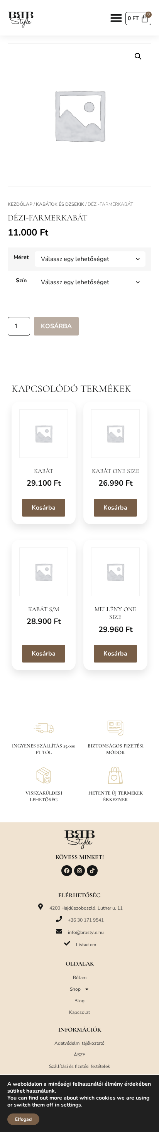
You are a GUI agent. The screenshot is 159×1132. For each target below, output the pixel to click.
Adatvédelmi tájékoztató (79, 1043)
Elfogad (23, 1119)
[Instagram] (79, 870)
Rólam (79, 977)
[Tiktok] (92, 870)
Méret (21, 257)
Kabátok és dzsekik (60, 204)
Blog (79, 1001)
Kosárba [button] (44, 507)
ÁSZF (79, 1055)
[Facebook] (66, 870)
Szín (21, 280)
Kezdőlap (20, 204)
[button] (116, 17)
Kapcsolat (79, 1012)
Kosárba (56, 326)
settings (71, 1104)
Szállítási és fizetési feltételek (79, 1066)
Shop (75, 989)
